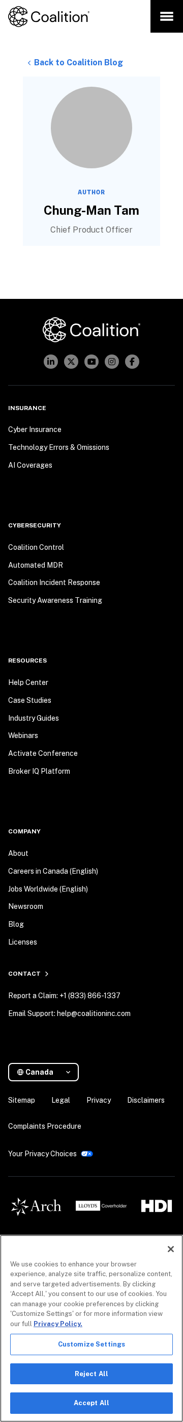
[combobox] (47, 1072)
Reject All (91, 1374)
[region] (91, 1328)
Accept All (91, 1403)
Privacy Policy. (58, 1324)
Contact (24, 973)
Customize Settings (91, 1344)
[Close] (171, 1249)
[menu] (166, 16)
